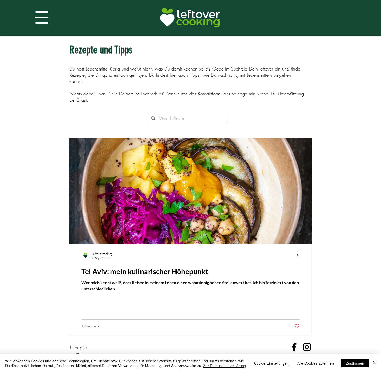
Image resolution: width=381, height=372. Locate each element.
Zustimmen (355, 363)
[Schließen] (375, 363)
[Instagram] (306, 347)
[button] (41, 17)
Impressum (78, 350)
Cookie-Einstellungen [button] (271, 363)
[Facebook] (294, 347)
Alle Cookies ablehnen (315, 363)
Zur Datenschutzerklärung (224, 365)
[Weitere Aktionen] (299, 255)
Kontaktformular (213, 93)
